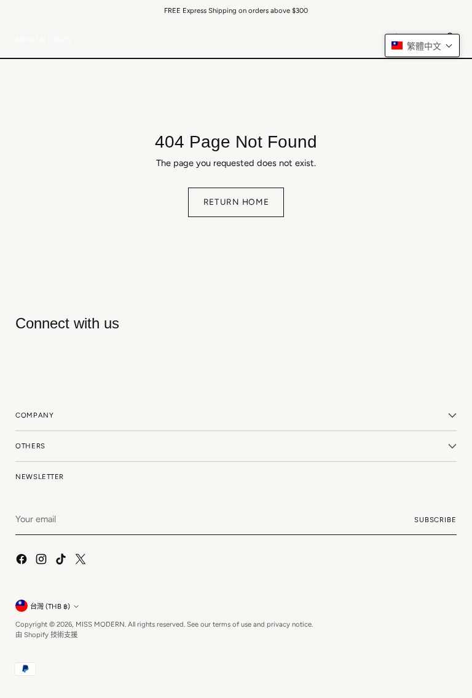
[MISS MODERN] (43, 39)
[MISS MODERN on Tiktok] (62, 561)
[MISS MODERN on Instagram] (42, 561)
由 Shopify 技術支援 (46, 634)
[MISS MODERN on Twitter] (81, 561)
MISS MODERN (100, 624)
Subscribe (435, 519)
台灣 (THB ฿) (50, 606)
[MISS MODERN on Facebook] (22, 561)
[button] (422, 45)
